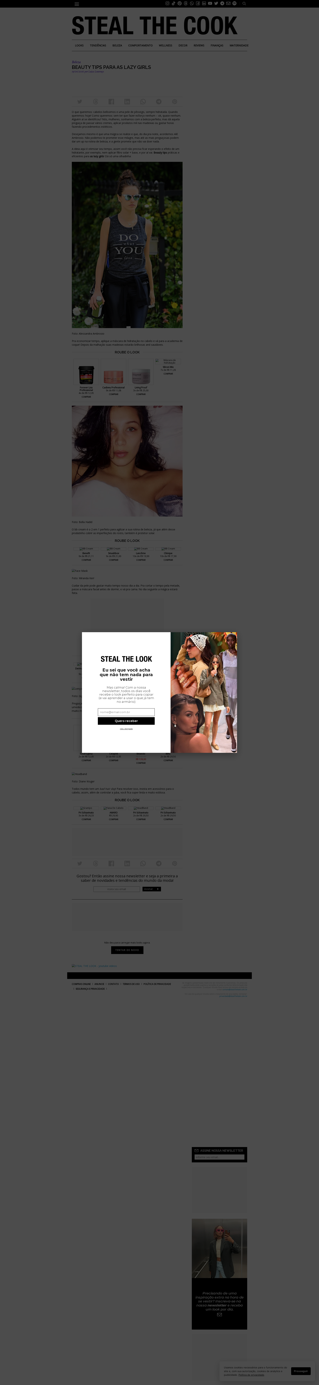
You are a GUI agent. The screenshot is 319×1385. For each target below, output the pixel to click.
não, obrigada (126, 729)
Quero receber (126, 721)
